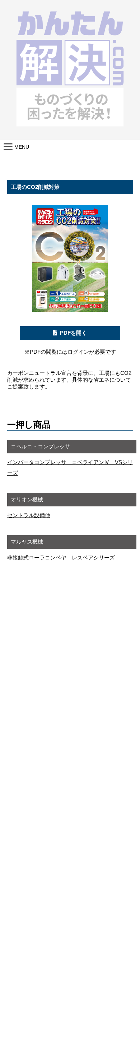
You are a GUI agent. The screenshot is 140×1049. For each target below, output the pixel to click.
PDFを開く (73, 333)
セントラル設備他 (28, 515)
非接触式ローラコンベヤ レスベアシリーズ (61, 557)
